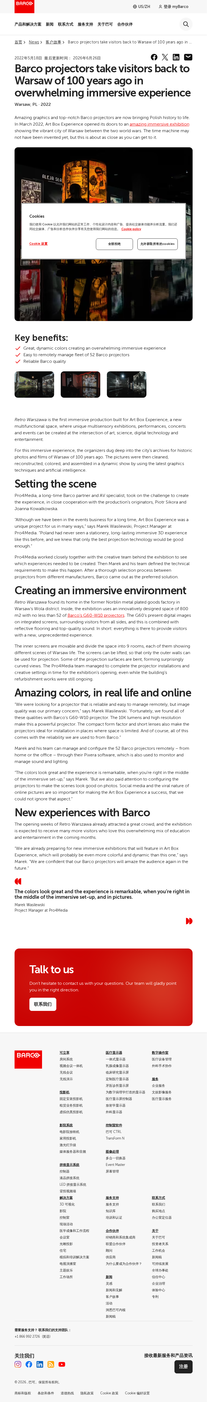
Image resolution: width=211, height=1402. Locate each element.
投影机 (65, 1092)
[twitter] (165, 57)
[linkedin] (176, 57)
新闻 (50, 24)
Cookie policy (131, 229)
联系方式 (65, 24)
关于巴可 (105, 24)
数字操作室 (160, 1053)
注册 (183, 1366)
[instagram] (18, 1364)
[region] (103, 231)
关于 (155, 1231)
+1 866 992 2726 (32, 1337)
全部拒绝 (114, 244)
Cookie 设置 (38, 243)
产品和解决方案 (28, 24)
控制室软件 (114, 1125)
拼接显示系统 (69, 1165)
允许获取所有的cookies (157, 244)
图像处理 (112, 1152)
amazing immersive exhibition (159, 124)
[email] (188, 57)
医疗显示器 (114, 1053)
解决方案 (66, 1198)
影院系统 (66, 1125)
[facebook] (154, 57)
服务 (155, 1079)
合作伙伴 (125, 24)
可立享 (65, 1053)
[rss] (51, 1364)
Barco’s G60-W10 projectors (96, 615)
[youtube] (62, 1364)
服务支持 (85, 24)
